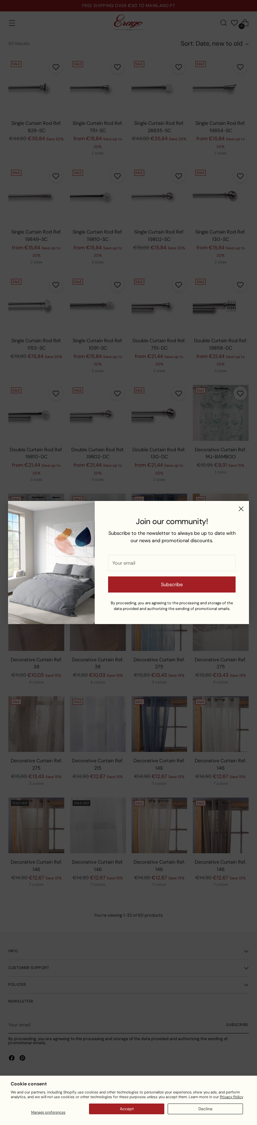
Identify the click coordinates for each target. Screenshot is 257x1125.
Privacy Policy (231, 1096)
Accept (127, 1109)
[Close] (241, 509)
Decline (205, 1109)
